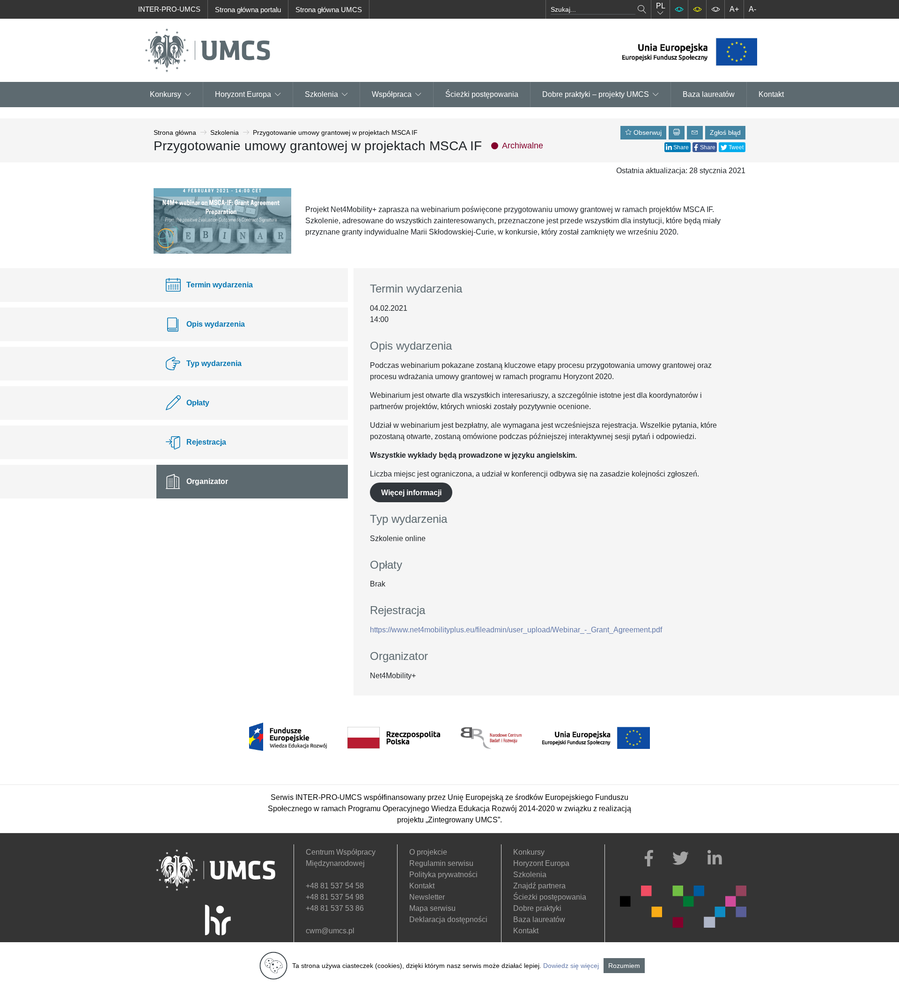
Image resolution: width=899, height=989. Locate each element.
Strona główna (175, 132)
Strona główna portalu (248, 9)
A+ (734, 9)
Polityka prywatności (443, 875)
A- (752, 9)
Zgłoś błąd (725, 132)
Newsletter (427, 897)
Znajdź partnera (539, 886)
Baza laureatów (709, 94)
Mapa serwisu (432, 908)
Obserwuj (647, 132)
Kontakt (771, 94)
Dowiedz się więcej (571, 965)
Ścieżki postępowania (481, 94)
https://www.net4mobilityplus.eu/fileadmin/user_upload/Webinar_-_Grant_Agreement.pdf (516, 630)
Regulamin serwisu (441, 863)
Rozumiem (624, 965)
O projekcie (428, 852)
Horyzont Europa (541, 863)
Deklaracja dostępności (448, 919)
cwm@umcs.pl (330, 931)
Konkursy (165, 94)
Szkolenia (321, 94)
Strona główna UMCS (328, 9)
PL (660, 6)
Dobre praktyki (537, 908)
